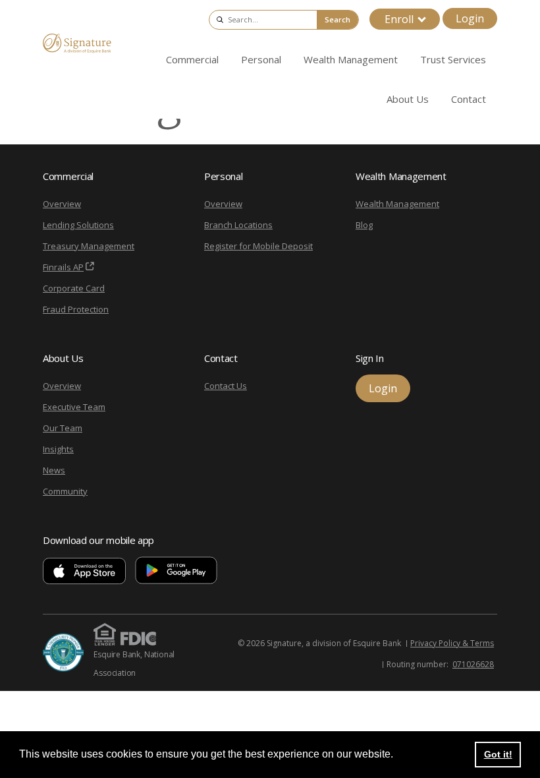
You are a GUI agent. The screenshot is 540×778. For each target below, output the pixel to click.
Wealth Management (397, 204)
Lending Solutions (78, 225)
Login (470, 18)
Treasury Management (88, 246)
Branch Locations (238, 225)
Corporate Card (74, 288)
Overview (62, 204)
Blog (364, 225)
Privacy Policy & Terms (452, 643)
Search (337, 19)
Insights (58, 449)
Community (65, 491)
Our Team (62, 428)
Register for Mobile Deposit (258, 246)
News (54, 470)
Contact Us (225, 386)
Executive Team (74, 407)
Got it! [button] (498, 754)
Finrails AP (63, 267)
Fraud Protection (76, 309)
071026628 (473, 664)
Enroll (399, 19)
